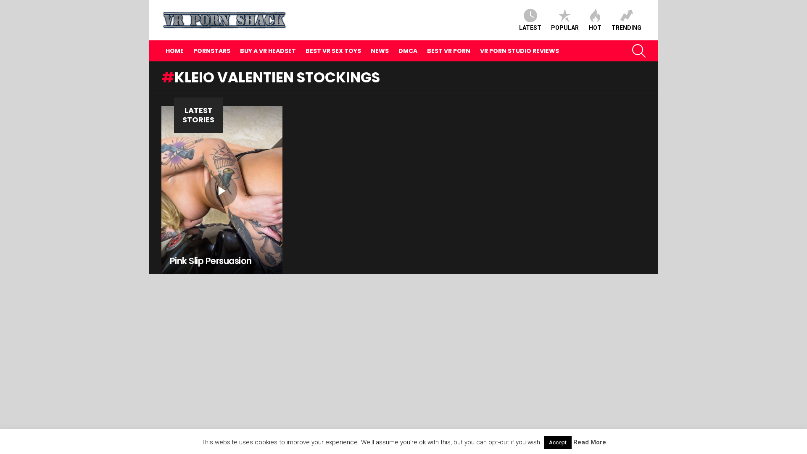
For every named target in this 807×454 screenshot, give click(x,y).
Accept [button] (558, 442)
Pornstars (211, 51)
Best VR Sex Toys (333, 51)
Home (175, 51)
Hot (595, 27)
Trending (626, 27)
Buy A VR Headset (268, 51)
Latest (530, 27)
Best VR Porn (448, 51)
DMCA (407, 51)
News (380, 51)
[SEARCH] (639, 50)
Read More (589, 442)
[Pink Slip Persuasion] (221, 190)
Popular (565, 27)
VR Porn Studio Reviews (519, 51)
